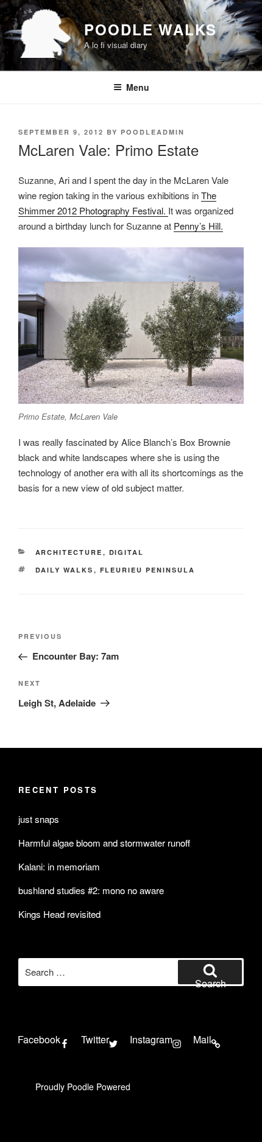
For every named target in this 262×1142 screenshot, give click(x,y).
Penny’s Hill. (198, 225)
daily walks (64, 569)
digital (126, 552)
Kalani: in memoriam (59, 866)
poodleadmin (153, 131)
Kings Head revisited (59, 914)
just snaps (38, 818)
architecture (69, 552)
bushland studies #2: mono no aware (91, 890)
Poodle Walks (150, 29)
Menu (137, 87)
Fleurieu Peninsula (148, 569)
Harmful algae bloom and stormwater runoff (104, 842)
